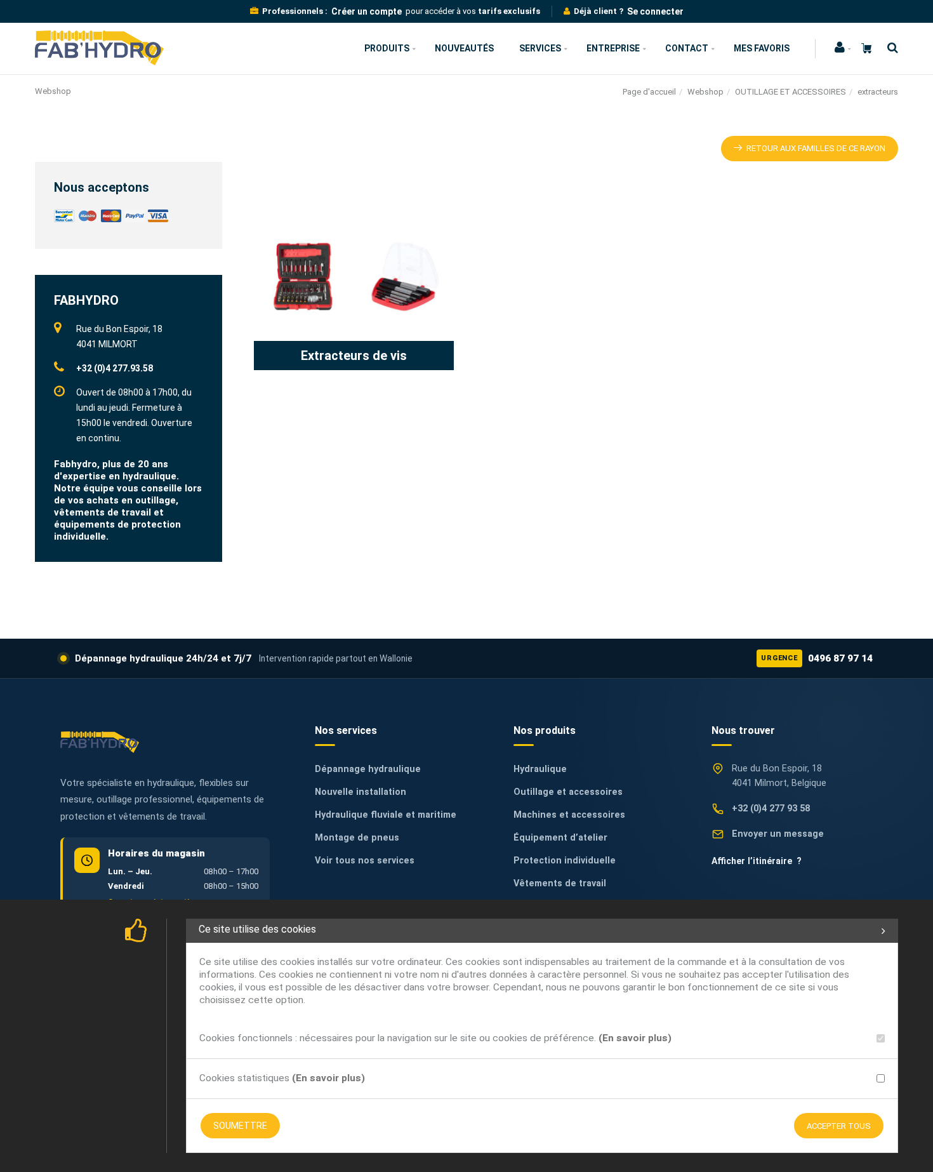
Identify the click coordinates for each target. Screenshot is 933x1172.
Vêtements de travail (559, 883)
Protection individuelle (564, 860)
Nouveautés (464, 48)
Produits (386, 48)
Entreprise (613, 48)
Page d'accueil (649, 92)
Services (540, 48)
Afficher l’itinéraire (756, 861)
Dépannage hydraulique (368, 769)
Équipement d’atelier (560, 837)
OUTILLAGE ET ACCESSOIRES (790, 92)
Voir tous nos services (364, 860)
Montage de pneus (357, 837)
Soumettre (240, 1126)
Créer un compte (366, 11)
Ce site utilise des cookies (257, 929)
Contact (686, 48)
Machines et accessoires (569, 814)
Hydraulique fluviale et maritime (385, 814)
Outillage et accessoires (568, 792)
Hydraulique (540, 769)
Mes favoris (762, 48)
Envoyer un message (778, 834)
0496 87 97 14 (817, 658)
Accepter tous (839, 1126)
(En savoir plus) (635, 1038)
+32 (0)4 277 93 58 (771, 808)
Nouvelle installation (360, 792)
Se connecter (655, 11)
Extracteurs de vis (354, 355)
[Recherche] (889, 48)
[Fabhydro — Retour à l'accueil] (99, 741)
